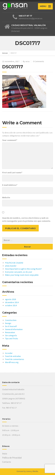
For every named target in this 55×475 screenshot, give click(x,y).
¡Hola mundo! (10, 265)
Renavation (10, 332)
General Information (14, 329)
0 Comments (38, 61)
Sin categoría (11, 335)
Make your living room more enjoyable (22, 275)
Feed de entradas (13, 356)
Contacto (6, 461)
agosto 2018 (10, 299)
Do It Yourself (11, 326)
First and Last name (12, 172)
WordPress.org (11, 362)
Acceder (9, 353)
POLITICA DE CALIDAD (14, 262)
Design (8, 323)
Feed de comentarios (14, 359)
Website (6, 197)
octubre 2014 (11, 305)
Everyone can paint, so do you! (18, 272)
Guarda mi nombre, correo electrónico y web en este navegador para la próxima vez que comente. (26, 219)
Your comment (9, 140)
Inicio (4, 453)
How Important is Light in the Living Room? (23, 269)
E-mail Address (9, 185)
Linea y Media (32, 471)
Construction (10, 320)
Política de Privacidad (12, 457)
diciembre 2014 (12, 302)
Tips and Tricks (11, 338)
